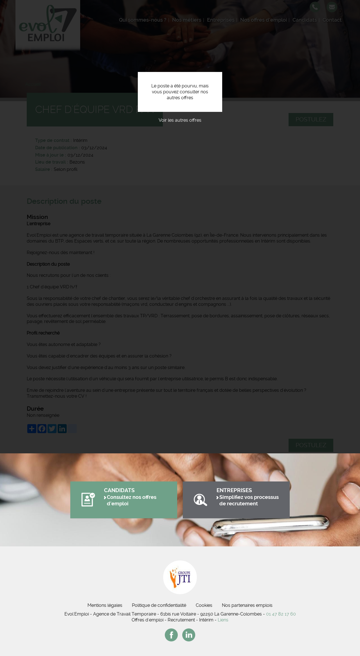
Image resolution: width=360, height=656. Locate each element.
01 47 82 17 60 (281, 614)
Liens (223, 620)
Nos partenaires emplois (247, 605)
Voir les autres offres (180, 120)
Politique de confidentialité (159, 605)
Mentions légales (104, 605)
